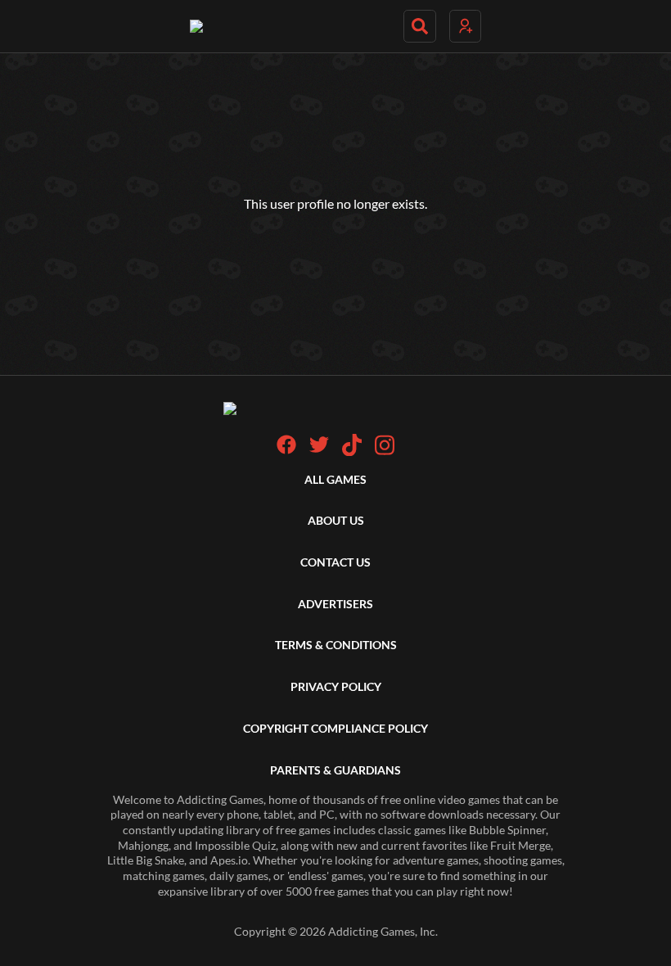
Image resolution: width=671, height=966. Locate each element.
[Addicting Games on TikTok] (352, 451)
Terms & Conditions (336, 645)
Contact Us (335, 562)
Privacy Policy (335, 686)
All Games (335, 479)
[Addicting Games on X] (319, 450)
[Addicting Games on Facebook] (286, 450)
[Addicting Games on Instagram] (384, 451)
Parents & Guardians (335, 770)
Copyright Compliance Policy (335, 728)
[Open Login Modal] (465, 26)
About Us (336, 520)
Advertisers (335, 604)
